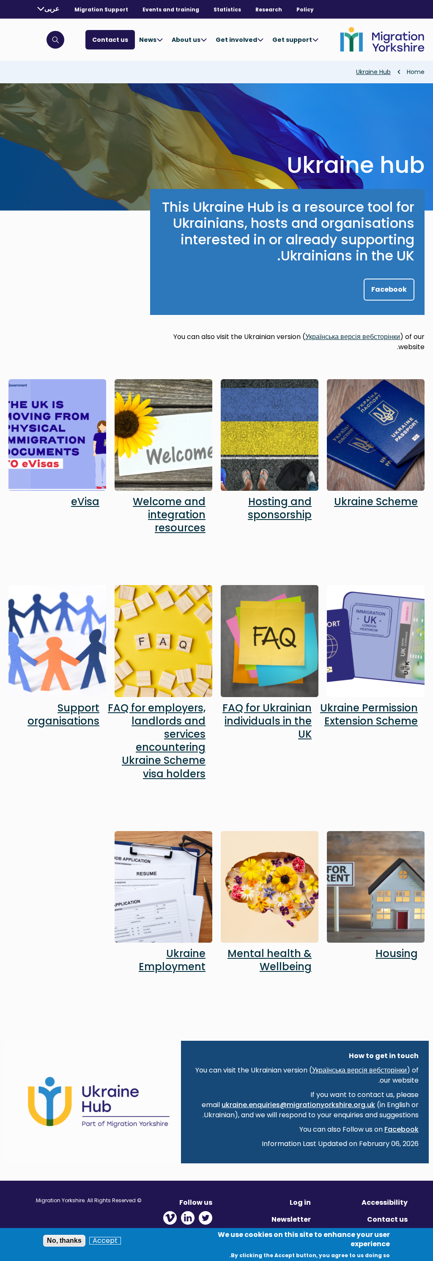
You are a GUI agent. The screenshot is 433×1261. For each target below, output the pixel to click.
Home (416, 72)
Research (268, 9)
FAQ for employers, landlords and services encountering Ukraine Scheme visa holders (157, 741)
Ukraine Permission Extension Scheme (369, 714)
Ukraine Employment (172, 960)
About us (186, 40)
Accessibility (385, 1202)
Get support (292, 40)
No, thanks (64, 1240)
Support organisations (63, 714)
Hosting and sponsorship (280, 508)
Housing (396, 953)
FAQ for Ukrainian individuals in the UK (267, 721)
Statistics (227, 9)
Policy (305, 9)
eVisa (85, 502)
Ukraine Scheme (376, 502)
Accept (105, 1241)
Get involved (236, 40)
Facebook (389, 289)
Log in (300, 1202)
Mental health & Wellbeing (269, 960)
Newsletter (291, 1219)
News (147, 40)
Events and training (171, 9)
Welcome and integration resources (169, 515)
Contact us (110, 40)
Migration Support (101, 9)
